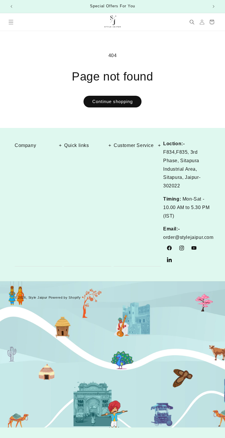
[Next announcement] (213, 6)
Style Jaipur (37, 297)
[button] (11, 22)
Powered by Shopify (65, 297)
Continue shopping (112, 101)
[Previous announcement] (11, 6)
